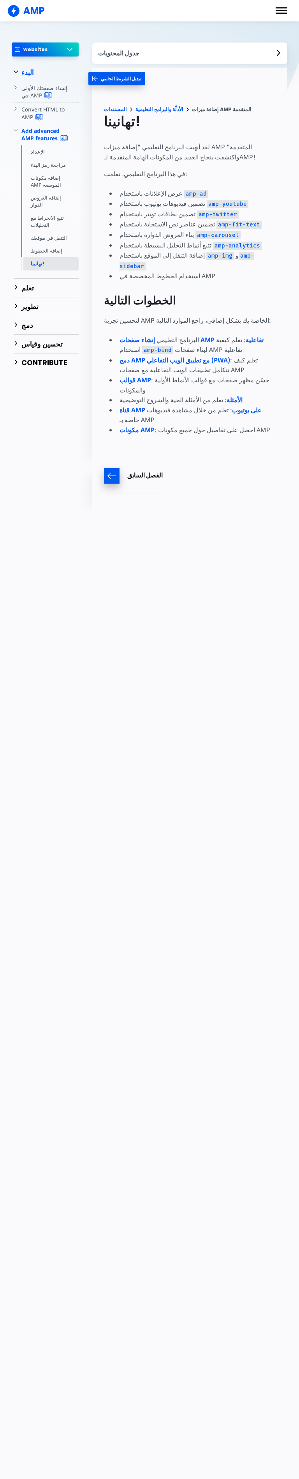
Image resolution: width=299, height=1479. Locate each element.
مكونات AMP (137, 430)
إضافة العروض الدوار (46, 201)
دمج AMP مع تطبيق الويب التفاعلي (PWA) (175, 360)
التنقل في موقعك (49, 237)
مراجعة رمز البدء (48, 164)
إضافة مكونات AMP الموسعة (46, 181)
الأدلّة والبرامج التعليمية (159, 109)
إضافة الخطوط (46, 250)
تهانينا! (37, 263)
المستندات (115, 109)
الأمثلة (235, 400)
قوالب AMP (135, 380)
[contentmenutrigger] (190, 53)
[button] (281, 10)
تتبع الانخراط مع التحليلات (47, 221)
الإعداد (38, 151)
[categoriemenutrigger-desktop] (116, 78)
